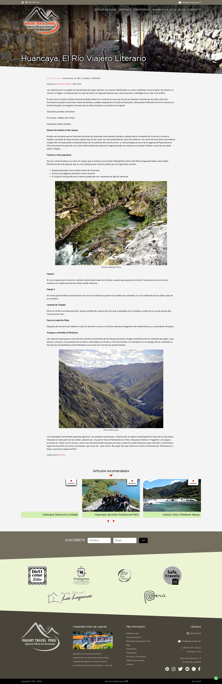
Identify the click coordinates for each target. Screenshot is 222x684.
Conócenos (141, 9)
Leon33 (198, 681)
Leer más (108, 665)
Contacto (194, 9)
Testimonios (131, 649)
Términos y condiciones (136, 656)
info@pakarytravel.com (191, 2)
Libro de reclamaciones (115, 681)
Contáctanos (131, 653)
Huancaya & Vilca (164, 9)
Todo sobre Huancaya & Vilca (138, 641)
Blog (182, 9)
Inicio (50, 78)
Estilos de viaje (105, 9)
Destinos (125, 9)
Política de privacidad (135, 660)
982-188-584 (33, 2)
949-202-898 (195, 633)
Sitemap (129, 664)
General (62, 455)
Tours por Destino (133, 637)
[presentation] (108, 521)
